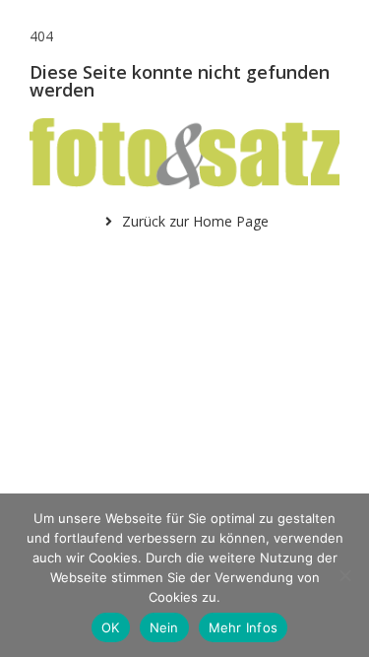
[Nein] (344, 575)
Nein (164, 627)
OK (110, 627)
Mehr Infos (243, 627)
